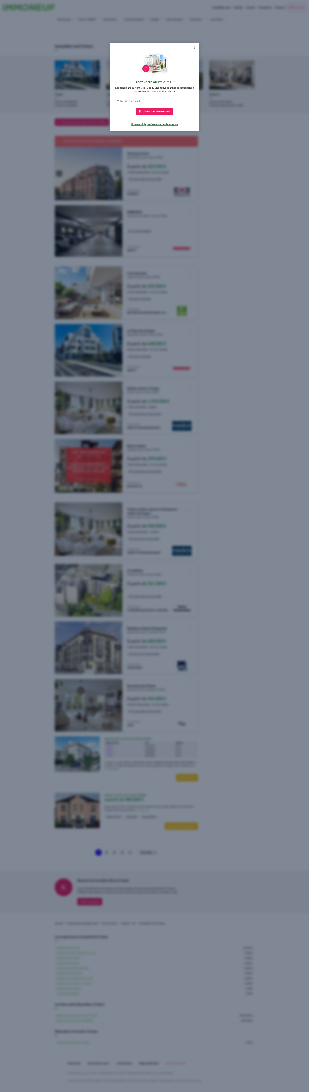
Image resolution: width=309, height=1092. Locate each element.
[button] (194, 47)
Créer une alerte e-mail (156, 111)
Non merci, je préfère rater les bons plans (154, 124)
